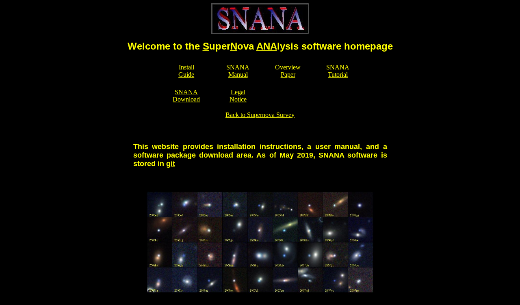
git (170, 164)
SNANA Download (186, 96)
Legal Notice (238, 96)
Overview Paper (288, 71)
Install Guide (186, 71)
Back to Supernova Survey (260, 114)
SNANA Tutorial (337, 71)
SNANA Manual (237, 71)
